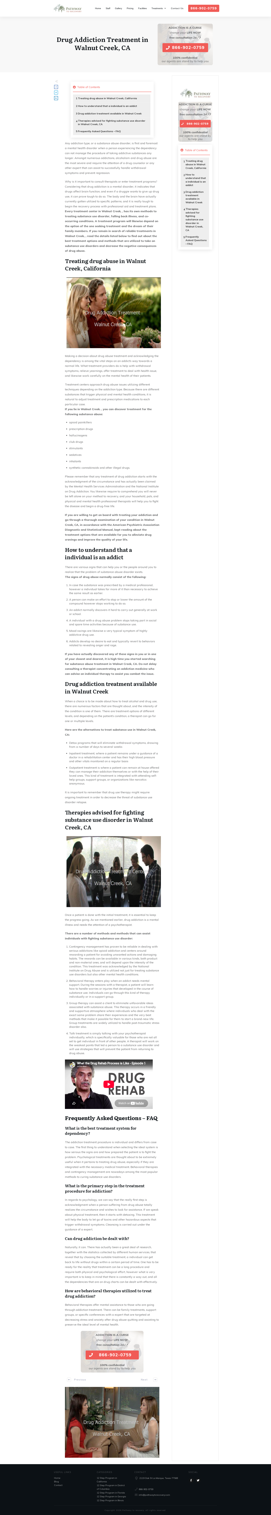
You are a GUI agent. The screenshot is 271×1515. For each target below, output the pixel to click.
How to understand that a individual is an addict (107, 106)
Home (57, 1478)
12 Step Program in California (107, 1480)
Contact (58, 1485)
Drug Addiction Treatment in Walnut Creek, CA (102, 43)
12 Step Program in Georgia (111, 1496)
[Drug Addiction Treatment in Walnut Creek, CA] (112, 1422)
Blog (56, 1481)
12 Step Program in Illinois (110, 1500)
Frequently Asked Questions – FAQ (99, 131)
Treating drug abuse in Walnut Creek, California (107, 98)
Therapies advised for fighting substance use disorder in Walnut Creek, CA (111, 122)
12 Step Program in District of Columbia (111, 1487)
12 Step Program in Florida (111, 1492)
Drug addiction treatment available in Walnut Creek (110, 113)
